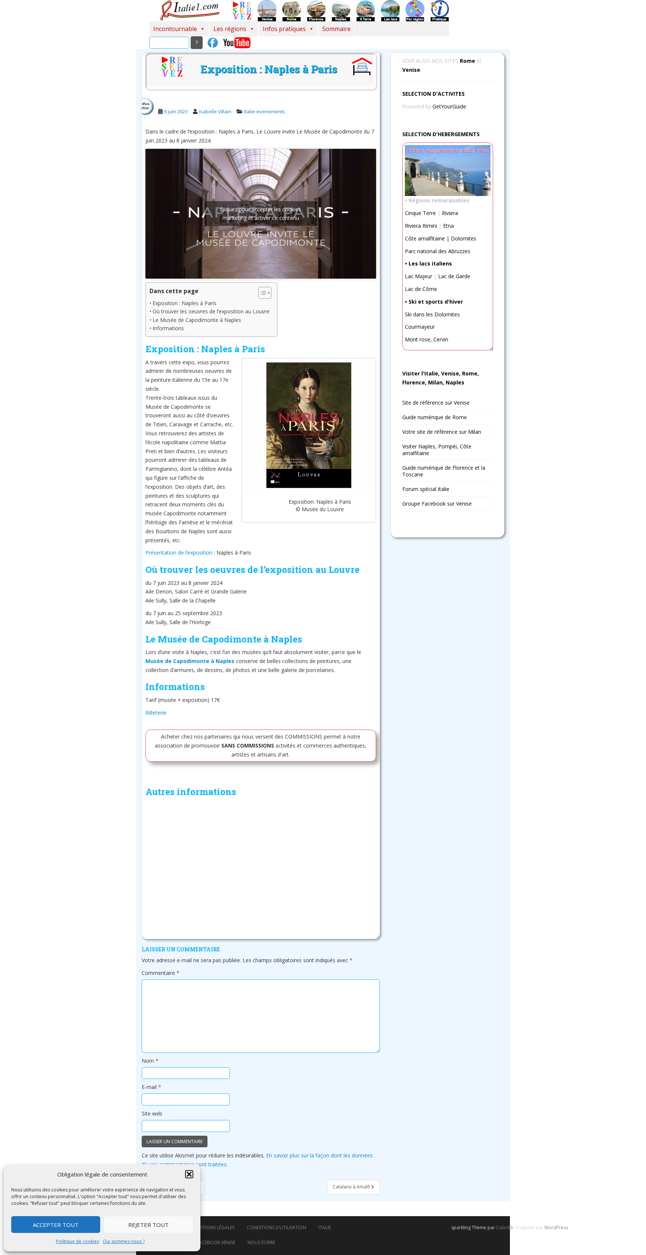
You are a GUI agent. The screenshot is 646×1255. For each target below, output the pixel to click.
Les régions (229, 29)
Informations (169, 328)
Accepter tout (56, 1224)
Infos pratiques (284, 29)
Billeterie (155, 712)
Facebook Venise (216, 1242)
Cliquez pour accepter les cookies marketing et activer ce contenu (260, 213)
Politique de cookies (77, 1241)
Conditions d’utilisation (276, 1227)
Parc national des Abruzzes (437, 251)
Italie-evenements (264, 111)
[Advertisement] (260, 870)
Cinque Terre (420, 213)
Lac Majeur (418, 276)
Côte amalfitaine (425, 238)
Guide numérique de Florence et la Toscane (443, 471)
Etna (448, 225)
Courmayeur (420, 326)
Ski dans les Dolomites (432, 314)
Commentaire (160, 972)
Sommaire (336, 29)
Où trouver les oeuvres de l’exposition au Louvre (211, 311)
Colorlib (504, 1227)
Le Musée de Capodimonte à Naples (197, 319)
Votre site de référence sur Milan (441, 431)
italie (325, 1227)
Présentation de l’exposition (179, 552)
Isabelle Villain (215, 111)
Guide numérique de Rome (434, 417)
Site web (152, 1113)
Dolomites (463, 238)
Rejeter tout (148, 1224)
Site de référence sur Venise (436, 402)
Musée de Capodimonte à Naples (189, 661)
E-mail (151, 1086)
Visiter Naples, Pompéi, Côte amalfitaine (436, 450)
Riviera (450, 213)
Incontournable (175, 29)
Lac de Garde (454, 276)
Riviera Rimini (421, 225)
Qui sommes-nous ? (124, 1241)
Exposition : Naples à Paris (184, 303)
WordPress (556, 1227)
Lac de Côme (421, 288)
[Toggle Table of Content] (261, 292)
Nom (150, 1060)
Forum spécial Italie (425, 489)
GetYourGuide (449, 106)
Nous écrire (261, 1242)
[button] (189, 1174)
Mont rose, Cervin (426, 339)
